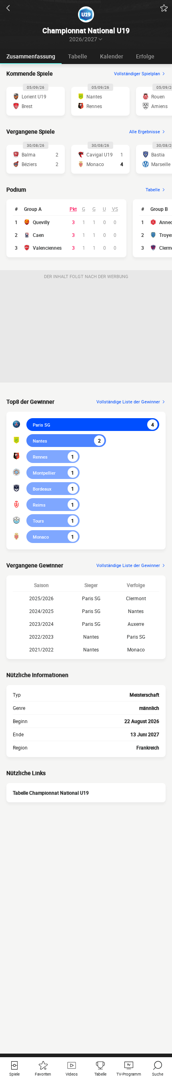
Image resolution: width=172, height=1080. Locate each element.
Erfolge (145, 56)
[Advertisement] (86, 333)
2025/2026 (41, 598)
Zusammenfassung (30, 56)
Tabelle (77, 56)
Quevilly (41, 222)
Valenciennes (47, 247)
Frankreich (147, 747)
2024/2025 (41, 611)
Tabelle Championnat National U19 (51, 792)
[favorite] (164, 8)
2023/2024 (41, 624)
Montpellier (44, 473)
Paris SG (41, 425)
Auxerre (136, 624)
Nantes (40, 441)
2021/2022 (41, 649)
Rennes (40, 457)
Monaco (41, 537)
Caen (38, 235)
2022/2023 (41, 636)
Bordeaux (42, 489)
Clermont (136, 598)
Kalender (111, 56)
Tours (38, 521)
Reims (39, 505)
